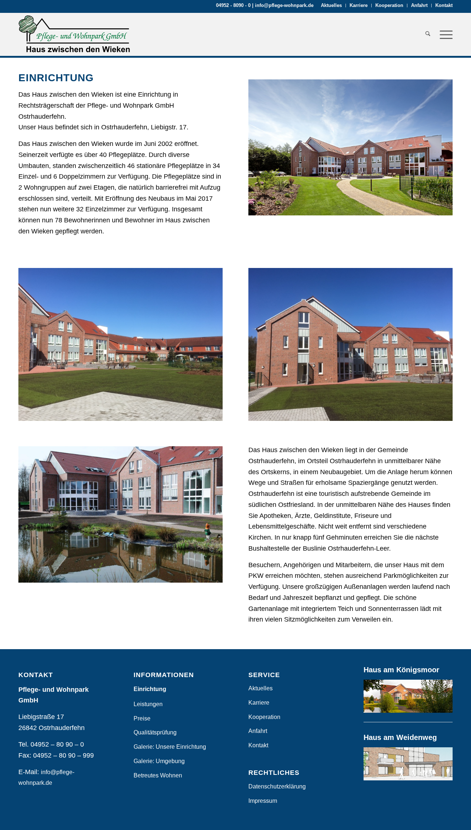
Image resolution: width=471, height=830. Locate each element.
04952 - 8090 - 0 (233, 5)
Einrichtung (150, 689)
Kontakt (444, 5)
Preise (142, 718)
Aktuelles (331, 5)
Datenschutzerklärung (277, 786)
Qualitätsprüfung (155, 732)
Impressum (262, 801)
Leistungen (148, 704)
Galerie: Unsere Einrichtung (170, 747)
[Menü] (444, 34)
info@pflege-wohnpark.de (284, 5)
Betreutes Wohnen (158, 775)
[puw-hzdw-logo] (74, 34)
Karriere (359, 5)
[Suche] (428, 34)
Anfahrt (419, 5)
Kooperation (389, 5)
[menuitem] (331, 5)
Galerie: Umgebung (159, 761)
